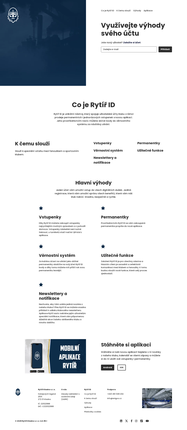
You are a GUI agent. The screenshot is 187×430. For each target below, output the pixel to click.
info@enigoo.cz (114, 398)
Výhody (137, 10)
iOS (121, 367)
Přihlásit (165, 49)
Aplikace (148, 10)
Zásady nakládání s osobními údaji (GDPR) (70, 397)
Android (107, 367)
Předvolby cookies (92, 411)
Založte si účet (132, 42)
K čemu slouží (124, 10)
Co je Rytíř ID (107, 10)
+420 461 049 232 (115, 394)
